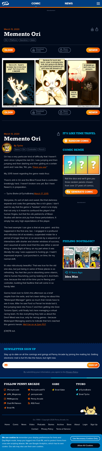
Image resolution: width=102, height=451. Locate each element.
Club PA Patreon (14, 403)
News (23, 424)
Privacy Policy (72, 372)
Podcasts (41, 424)
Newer (93, 50)
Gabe (32, 40)
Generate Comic (82, 192)
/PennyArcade (13, 389)
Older (8, 50)
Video (31, 424)
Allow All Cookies (85, 445)
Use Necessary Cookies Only (85, 438)
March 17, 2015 (41, 193)
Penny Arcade (37, 398)
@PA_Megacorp (14, 394)
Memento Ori (22, 139)
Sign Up (94, 424)
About (77, 424)
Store (69, 424)
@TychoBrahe (85, 389)
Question (24, 40)
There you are (39, 167)
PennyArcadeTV (38, 389)
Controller (32, 149)
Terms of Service (63, 429)
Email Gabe (60, 389)
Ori (6, 40)
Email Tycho (84, 394)
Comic (15, 424)
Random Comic (79, 141)
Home (7, 424)
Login (85, 424)
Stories (51, 424)
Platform (13, 40)
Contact (34, 429)
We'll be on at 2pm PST (34, 324)
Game (17, 149)
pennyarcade (36, 394)
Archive (60, 424)
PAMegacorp (12, 398)
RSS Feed (35, 403)
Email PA (11, 407)
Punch (42, 149)
